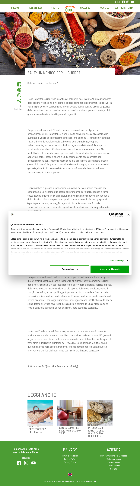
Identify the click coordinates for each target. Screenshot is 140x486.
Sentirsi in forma (124, 7)
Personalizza (68, 269)
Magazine (85, 7)
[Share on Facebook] (19, 84)
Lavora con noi (114, 465)
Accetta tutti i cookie (110, 269)
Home (70, 9)
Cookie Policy (70, 459)
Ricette (55, 7)
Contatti (113, 468)
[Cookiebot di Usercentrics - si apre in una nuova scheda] (111, 215)
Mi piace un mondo (113, 459)
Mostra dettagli (117, 260)
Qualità (104, 7)
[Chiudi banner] (128, 215)
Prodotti (16, 7)
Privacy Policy (70, 462)
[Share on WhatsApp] (19, 95)
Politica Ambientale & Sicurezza (113, 455)
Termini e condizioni (70, 455)
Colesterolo (35, 7)
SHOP (117, 1)
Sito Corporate (113, 462)
